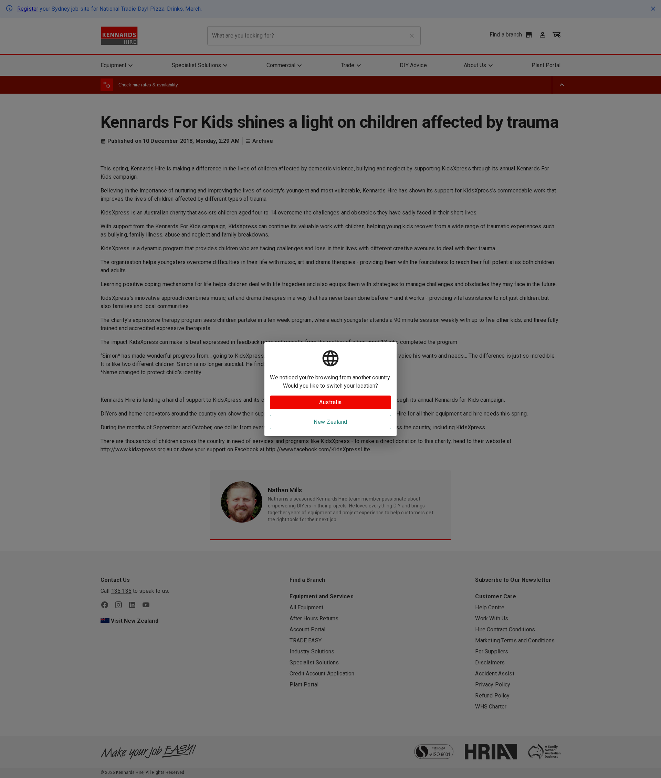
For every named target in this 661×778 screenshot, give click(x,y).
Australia (330, 402)
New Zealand (330, 422)
